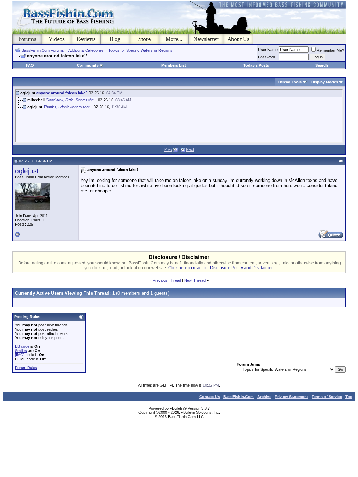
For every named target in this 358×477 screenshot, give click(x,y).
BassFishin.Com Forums (43, 50)
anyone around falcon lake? (62, 93)
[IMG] (19, 355)
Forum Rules (26, 368)
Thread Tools (290, 82)
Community (88, 65)
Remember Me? (330, 50)
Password (266, 57)
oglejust (26, 171)
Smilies (21, 350)
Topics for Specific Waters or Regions (140, 50)
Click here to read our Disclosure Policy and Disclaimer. (220, 267)
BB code (22, 346)
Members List (173, 65)
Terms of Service (327, 397)
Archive (264, 397)
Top (348, 397)
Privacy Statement (291, 397)
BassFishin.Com (238, 397)
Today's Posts (256, 65)
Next (190, 149)
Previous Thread (167, 280)
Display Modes (324, 82)
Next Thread (195, 280)
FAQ (30, 65)
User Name (268, 49)
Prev (168, 149)
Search (321, 65)
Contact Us (209, 397)
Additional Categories (86, 50)
